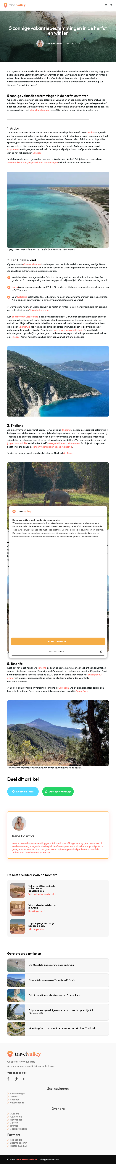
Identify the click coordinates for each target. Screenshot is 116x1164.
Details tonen (56, 651)
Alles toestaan (57, 641)
